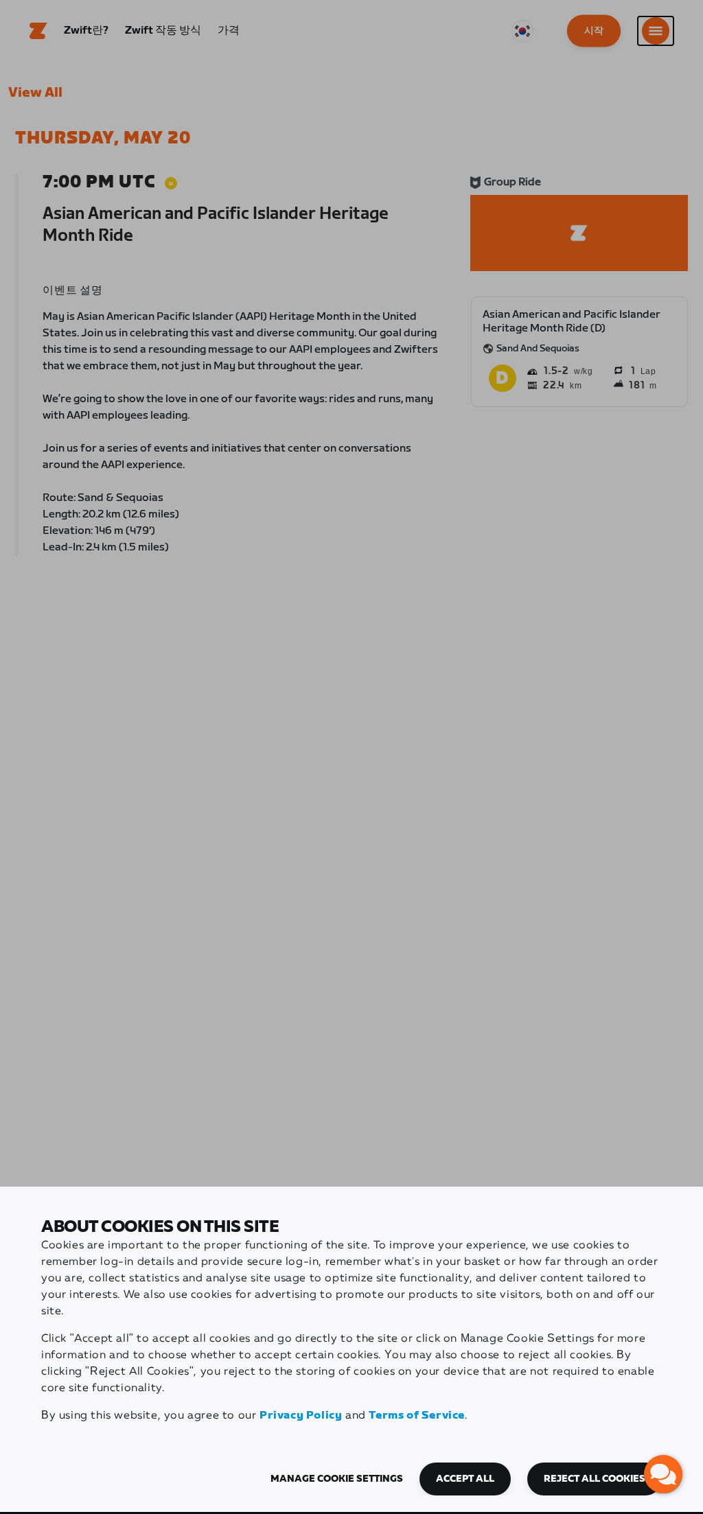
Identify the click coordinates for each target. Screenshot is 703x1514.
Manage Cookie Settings (336, 1479)
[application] (663, 1474)
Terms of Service (417, 1415)
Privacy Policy (301, 1415)
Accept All (465, 1479)
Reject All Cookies (594, 1479)
